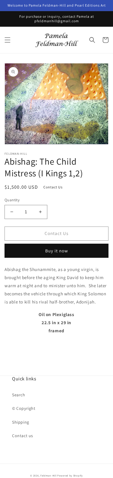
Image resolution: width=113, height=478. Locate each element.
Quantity (12, 199)
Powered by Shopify (70, 475)
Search (18, 394)
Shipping (20, 422)
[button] (7, 40)
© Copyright (24, 408)
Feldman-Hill (48, 475)
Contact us (22, 435)
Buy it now (56, 251)
